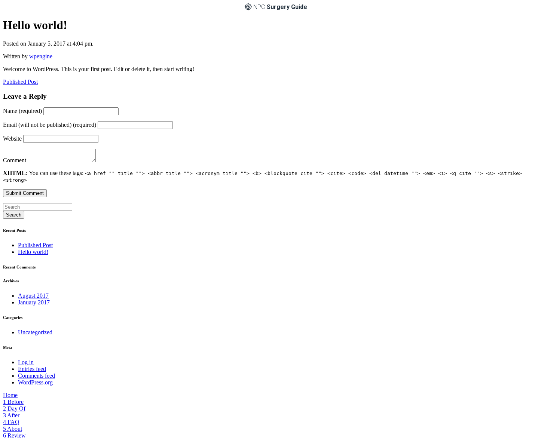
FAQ (11, 422)
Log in (26, 362)
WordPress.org (35, 382)
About (12, 429)
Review (14, 435)
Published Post (20, 82)
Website (13, 138)
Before (13, 402)
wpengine (40, 56)
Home (10, 395)
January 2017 (34, 302)
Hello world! (33, 252)
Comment (15, 160)
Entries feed (32, 369)
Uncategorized (35, 332)
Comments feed (36, 375)
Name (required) (23, 111)
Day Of (14, 408)
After (11, 415)
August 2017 (33, 295)
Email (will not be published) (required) (50, 125)
